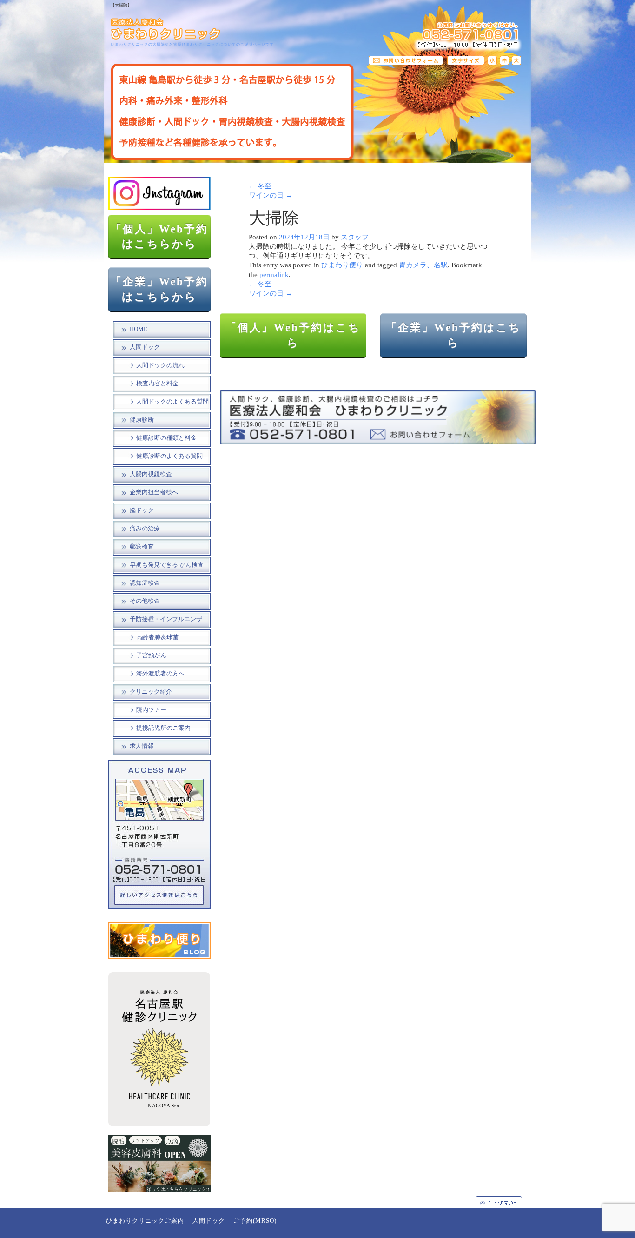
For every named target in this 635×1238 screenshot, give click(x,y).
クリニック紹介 (151, 692)
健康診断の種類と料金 (166, 438)
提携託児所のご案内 (163, 728)
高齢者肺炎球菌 (157, 637)
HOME (138, 329)
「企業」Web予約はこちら (453, 335)
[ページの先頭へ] (503, 1202)
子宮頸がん (151, 655)
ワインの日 (270, 195)
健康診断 (142, 420)
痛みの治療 (145, 528)
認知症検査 (145, 583)
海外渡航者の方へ (160, 673)
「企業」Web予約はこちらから (159, 289)
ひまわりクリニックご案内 (145, 1221)
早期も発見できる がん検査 (167, 565)
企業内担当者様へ (154, 492)
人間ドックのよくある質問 (172, 401)
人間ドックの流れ (160, 365)
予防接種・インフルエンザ (166, 619)
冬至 (260, 186)
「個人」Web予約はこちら (293, 335)
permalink (274, 274)
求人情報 (142, 746)
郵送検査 (142, 546)
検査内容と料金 (157, 383)
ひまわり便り (342, 265)
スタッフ (355, 237)
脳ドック (142, 510)
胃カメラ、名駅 (423, 265)
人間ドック (145, 347)
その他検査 (145, 601)
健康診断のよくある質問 (169, 456)
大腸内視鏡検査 (151, 474)
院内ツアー (151, 710)
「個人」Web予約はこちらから (159, 236)
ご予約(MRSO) (255, 1221)
